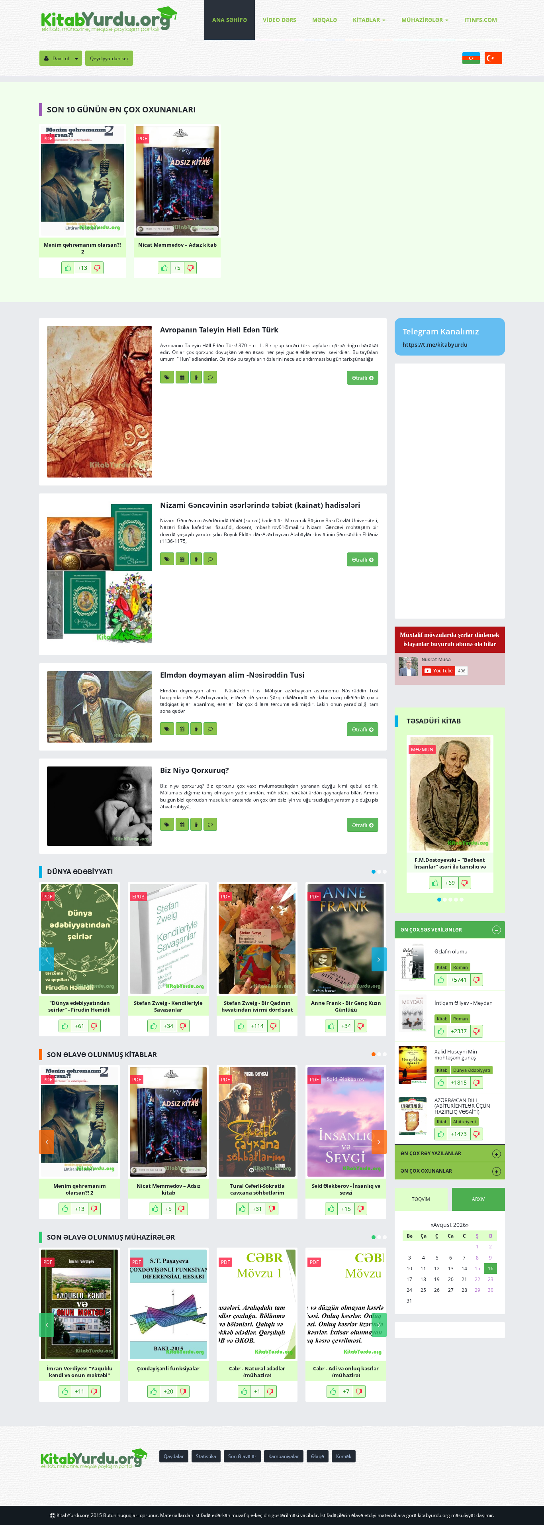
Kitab (442, 967)
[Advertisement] (450, 491)
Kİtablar (366, 20)
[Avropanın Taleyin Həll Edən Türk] (99, 401)
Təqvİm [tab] (421, 1199)
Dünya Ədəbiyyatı (471, 1070)
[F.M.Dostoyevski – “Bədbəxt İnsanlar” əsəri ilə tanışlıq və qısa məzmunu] (450, 794)
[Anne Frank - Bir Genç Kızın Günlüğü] (345, 939)
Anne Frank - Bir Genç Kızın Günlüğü (346, 1006)
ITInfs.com (480, 20)
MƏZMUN (422, 749)
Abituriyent (464, 1121)
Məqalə (324, 20)
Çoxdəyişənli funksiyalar (168, 1368)
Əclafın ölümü (451, 951)
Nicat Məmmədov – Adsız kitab (177, 245)
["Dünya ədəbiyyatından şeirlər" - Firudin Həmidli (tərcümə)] (79, 939)
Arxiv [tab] (478, 1199)
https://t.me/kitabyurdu (435, 344)
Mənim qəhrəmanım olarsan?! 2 (82, 248)
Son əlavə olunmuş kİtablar (102, 1054)
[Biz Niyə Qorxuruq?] (99, 805)
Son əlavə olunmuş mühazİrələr (111, 1237)
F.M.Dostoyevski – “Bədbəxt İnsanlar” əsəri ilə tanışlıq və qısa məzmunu (450, 863)
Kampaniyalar (283, 1456)
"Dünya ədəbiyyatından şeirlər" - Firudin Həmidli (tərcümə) (79, 1006)
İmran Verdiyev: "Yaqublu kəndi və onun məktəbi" (80, 1371)
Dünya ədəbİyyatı (80, 871)
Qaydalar (174, 1456)
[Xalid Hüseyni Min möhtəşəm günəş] (413, 1065)
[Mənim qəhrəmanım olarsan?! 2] (82, 181)
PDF (47, 138)
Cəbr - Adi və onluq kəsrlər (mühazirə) (346, 1371)
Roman (460, 967)
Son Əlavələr (242, 1456)
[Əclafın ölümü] (413, 962)
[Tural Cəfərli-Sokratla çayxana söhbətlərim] (257, 1122)
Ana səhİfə (229, 20)
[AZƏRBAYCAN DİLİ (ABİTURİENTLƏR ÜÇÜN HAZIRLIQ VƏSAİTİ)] (413, 1116)
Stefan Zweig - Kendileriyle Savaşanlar (168, 1006)
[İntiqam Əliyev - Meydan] (413, 1013)
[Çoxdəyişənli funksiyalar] (168, 1304)
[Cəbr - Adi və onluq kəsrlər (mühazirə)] (345, 1304)
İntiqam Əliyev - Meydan (463, 1002)
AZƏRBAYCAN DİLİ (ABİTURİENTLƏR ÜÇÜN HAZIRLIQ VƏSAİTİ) (462, 1105)
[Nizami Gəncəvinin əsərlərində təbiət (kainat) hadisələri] (99, 574)
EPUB (138, 896)
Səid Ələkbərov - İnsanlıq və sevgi (346, 1189)
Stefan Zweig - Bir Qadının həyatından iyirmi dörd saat (257, 1006)
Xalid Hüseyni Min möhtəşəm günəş (455, 1054)
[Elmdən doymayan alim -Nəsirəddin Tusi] (99, 707)
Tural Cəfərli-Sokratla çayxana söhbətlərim (257, 1189)
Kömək (343, 1456)
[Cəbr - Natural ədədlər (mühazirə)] (257, 1304)
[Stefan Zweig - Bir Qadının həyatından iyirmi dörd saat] (257, 939)
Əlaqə (317, 1456)
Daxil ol (61, 58)
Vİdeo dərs (279, 20)
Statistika (206, 1456)
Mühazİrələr (422, 20)
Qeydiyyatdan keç (109, 58)
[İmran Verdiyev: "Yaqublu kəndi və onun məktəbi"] (79, 1304)
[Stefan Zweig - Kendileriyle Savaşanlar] (168, 939)
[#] (109, 20)
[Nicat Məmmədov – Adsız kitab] (177, 181)
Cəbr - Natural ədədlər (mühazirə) (257, 1371)
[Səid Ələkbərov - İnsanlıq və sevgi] (345, 1122)
